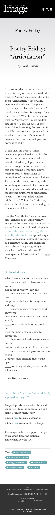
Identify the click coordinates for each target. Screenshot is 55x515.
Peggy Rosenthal (17, 462)
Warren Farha (15, 467)
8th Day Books (23, 452)
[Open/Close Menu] (50, 9)
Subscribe (10, 506)
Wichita (34, 467)
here (16, 418)
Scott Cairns (40, 462)
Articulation (15, 272)
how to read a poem (18, 457)
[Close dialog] (50, 479)
